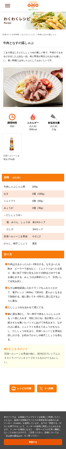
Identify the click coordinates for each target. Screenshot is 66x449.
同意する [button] (33, 442)
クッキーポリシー (14, 435)
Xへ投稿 (49, 388)
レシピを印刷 (24, 388)
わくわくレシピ (28, 34)
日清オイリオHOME (10, 34)
